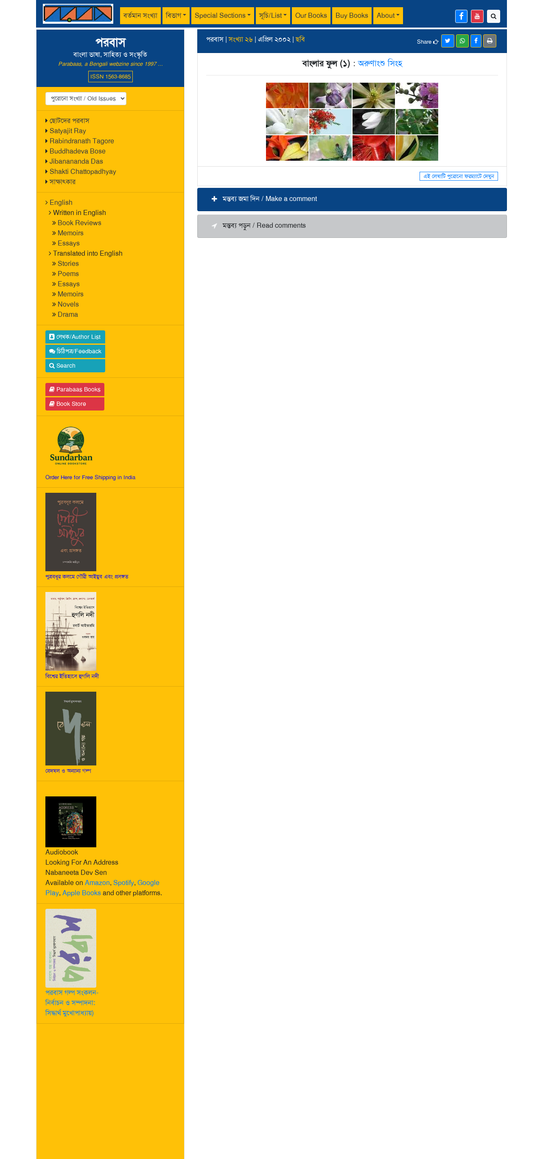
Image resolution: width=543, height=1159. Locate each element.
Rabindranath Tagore (82, 141)
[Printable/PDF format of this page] (489, 40)
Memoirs (71, 233)
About (386, 15)
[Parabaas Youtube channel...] (477, 16)
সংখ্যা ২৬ (241, 39)
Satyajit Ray (68, 130)
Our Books (311, 15)
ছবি (300, 39)
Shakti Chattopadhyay (83, 171)
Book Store (70, 404)
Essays (69, 243)
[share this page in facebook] (475, 40)
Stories (68, 263)
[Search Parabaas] (493, 16)
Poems (68, 273)
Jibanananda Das (76, 161)
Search (65, 365)
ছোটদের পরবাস (70, 120)
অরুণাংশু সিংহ (380, 63)
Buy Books (352, 15)
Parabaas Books (78, 389)
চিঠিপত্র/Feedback (78, 351)
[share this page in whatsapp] (462, 40)
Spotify (123, 882)
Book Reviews (79, 222)
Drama (68, 314)
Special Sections (220, 15)
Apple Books (81, 892)
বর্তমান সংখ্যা (140, 15)
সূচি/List (270, 15)
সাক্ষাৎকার (63, 181)
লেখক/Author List (78, 337)
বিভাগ (173, 15)
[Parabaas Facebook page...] (461, 16)
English (61, 202)
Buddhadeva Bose (78, 151)
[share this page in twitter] (447, 40)
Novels (68, 304)
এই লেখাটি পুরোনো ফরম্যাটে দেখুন (458, 176)
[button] (352, 199)
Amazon (97, 882)
